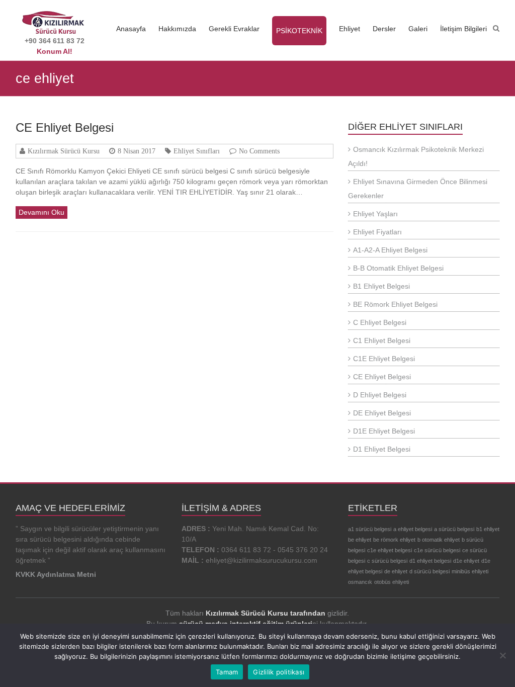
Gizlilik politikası (278, 672)
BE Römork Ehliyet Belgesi (395, 304)
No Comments (259, 150)
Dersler (384, 29)
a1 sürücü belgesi (369, 529)
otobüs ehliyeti (391, 582)
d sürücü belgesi (429, 571)
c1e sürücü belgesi (437, 550)
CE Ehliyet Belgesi (65, 127)
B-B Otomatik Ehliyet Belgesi (398, 268)
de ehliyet (395, 571)
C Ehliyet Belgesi (379, 322)
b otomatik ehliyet (438, 540)
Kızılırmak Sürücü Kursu (64, 150)
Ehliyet (349, 29)
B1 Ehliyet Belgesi (381, 286)
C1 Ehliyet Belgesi (381, 340)
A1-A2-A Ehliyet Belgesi (390, 250)
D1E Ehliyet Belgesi (384, 431)
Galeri (417, 29)
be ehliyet (359, 540)
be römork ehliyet (394, 540)
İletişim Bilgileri (463, 29)
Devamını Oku (41, 212)
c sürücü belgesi (387, 561)
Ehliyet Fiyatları (377, 232)
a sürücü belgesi (454, 529)
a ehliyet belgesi (412, 529)
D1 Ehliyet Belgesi (381, 449)
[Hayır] (502, 655)
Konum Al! (54, 51)
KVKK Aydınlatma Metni (56, 574)
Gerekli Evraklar (234, 29)
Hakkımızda (177, 29)
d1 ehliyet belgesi (430, 561)
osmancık (360, 582)
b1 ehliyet (487, 529)
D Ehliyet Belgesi (379, 395)
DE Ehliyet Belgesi (382, 413)
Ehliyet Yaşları (375, 214)
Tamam (227, 672)
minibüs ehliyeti (470, 571)
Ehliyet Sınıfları (197, 150)
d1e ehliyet (466, 561)
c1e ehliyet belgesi (389, 550)
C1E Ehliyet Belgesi (384, 359)
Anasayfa (131, 29)
